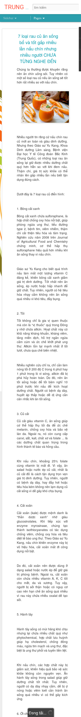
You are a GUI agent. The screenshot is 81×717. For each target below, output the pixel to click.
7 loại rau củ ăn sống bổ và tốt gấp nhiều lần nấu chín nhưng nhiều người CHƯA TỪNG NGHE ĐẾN (38, 48)
